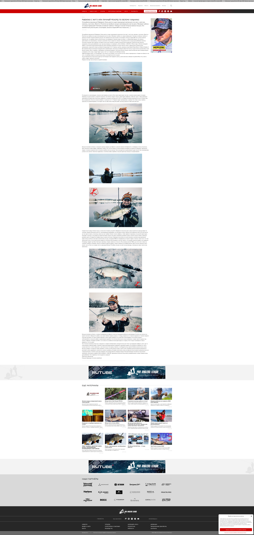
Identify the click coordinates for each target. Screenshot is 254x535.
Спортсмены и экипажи (114, 11)
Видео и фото (93, 11)
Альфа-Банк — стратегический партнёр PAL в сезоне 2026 (79, 1)
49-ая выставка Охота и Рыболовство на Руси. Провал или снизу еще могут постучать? (137, 424)
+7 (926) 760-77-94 (100, 518)
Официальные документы (155, 5)
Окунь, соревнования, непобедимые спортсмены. (115, 446)
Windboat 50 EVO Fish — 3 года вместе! (136, 446)
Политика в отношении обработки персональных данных (235, 532)
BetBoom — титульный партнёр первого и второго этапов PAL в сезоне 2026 (169, 1)
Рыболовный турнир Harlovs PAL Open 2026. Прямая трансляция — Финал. (23, 1)
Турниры (102, 11)
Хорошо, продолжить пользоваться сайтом (236, 529)
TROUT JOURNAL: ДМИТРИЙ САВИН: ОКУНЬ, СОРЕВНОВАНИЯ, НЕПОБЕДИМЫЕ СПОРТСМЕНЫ (92, 447)
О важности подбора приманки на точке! (91, 423)
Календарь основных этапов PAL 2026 (102, 1)
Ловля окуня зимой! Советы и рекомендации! (159, 423)
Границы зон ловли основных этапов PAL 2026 (52, 1)
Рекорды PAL (134, 11)
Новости (84, 11)
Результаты (140, 5)
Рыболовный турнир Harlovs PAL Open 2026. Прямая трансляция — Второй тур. (206, 1)
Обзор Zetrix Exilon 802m (112, 423)
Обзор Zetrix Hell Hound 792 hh (113, 401)
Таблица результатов (150, 11)
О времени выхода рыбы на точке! (138, 401)
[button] (251, 516)
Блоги (126, 11)
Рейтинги (146, 5)
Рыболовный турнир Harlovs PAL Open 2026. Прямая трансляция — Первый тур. (132, 1)
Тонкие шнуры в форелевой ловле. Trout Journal (92, 401)
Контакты (164, 5)
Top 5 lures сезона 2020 (157, 446)
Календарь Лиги (133, 5)
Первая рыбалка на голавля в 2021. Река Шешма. (161, 401)
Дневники (154, 524)
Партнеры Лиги (85, 532)
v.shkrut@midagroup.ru (153, 518)
